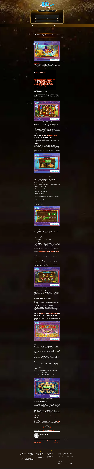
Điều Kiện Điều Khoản (40, 453)
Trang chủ (36, 28)
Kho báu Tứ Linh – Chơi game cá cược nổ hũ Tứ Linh (49, 313)
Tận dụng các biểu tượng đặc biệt (42, 86)
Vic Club (34, 25)
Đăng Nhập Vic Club (50, 457)
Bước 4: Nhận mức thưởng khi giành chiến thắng (44, 83)
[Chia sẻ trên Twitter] (45, 427)
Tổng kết (36, 88)
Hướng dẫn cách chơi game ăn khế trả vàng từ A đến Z (45, 79)
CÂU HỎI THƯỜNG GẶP (58, 25)
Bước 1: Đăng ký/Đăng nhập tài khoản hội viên (44, 80)
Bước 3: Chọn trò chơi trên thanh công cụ (43, 82)
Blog (39, 28)
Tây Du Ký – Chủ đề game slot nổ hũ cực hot (48, 135)
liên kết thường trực (51, 430)
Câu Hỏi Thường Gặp (40, 457)
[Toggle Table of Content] (53, 71)
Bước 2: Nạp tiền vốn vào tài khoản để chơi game (44, 81)
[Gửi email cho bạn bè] (47, 427)
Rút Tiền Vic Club (50, 25)
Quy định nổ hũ (39, 78)
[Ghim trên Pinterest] (49, 427)
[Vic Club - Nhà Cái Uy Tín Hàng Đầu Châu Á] (47, 5)
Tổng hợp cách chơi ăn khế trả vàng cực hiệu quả (44, 84)
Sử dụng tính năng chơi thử (41, 85)
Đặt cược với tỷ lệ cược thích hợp (42, 87)
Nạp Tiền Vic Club (41, 25)
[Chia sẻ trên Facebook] (43, 427)
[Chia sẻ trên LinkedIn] (50, 427)
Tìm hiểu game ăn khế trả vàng (40, 72)
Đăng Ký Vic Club (50, 456)
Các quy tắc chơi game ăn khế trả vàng (42, 73)
